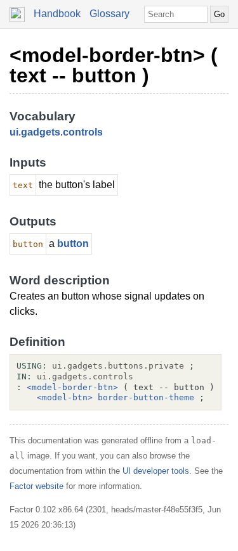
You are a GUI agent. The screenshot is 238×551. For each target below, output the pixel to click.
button (73, 243)
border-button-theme (146, 397)
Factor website (36, 486)
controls (83, 132)
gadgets (40, 132)
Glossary (109, 13)
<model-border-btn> (72, 387)
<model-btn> (65, 397)
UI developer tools (155, 471)
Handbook (57, 13)
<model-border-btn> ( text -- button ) (114, 65)
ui (14, 132)
